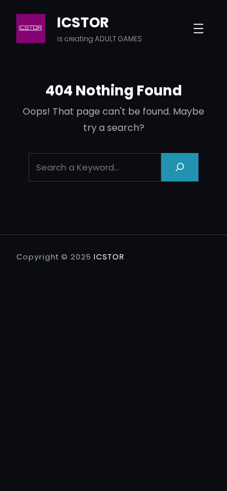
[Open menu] (198, 28)
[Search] (179, 167)
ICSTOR (83, 22)
